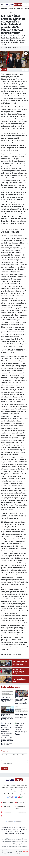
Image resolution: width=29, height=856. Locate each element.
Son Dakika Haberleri (22, 812)
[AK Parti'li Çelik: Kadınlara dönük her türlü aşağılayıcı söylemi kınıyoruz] (7, 693)
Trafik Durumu (6, 806)
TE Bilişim (25, 851)
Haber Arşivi (6, 816)
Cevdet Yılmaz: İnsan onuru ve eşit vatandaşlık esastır (21, 716)
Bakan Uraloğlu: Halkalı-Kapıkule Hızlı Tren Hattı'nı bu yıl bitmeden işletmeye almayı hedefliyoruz (21, 700)
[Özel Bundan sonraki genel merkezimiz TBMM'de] (21, 726)
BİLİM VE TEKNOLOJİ (12, 831)
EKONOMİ (12, 8)
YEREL (20, 831)
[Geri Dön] (4, 851)
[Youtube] (19, 797)
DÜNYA (24, 827)
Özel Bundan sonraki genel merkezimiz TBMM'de (21, 733)
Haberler (3, 13)
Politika (10, 13)
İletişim (10, 850)
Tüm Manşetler (7, 812)
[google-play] (18, 822)
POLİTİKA (20, 8)
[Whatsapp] (21, 797)
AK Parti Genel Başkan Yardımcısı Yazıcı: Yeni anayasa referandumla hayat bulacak (7, 717)
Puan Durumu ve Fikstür (20, 807)
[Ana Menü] (2, 4)
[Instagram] (13, 797)
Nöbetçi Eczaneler (8, 802)
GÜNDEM (4, 8)
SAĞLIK (25, 829)
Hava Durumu (20, 802)
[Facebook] (7, 797)
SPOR (14, 829)
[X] (10, 797)
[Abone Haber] (13, 4)
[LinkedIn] (16, 797)
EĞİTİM (19, 829)
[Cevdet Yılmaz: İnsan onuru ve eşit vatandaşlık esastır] (21, 709)
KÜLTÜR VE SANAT (6, 829)
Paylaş (4, 69)
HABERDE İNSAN (10, 833)
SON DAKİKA (20, 833)
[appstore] (9, 822)
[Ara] (26, 5)
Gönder (4, 768)
